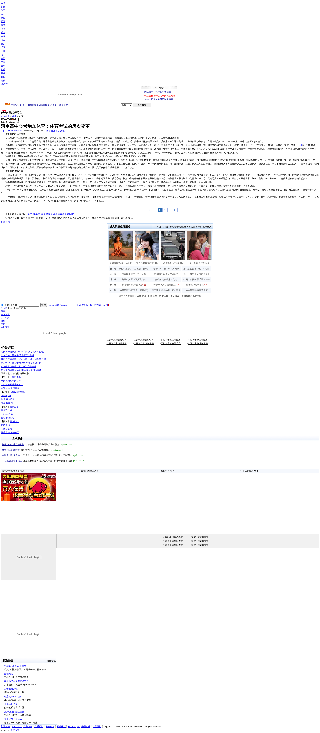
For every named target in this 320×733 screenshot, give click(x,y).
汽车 (3, 40)
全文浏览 (5, 314)
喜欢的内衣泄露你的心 (166, 279)
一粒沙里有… (16, 377)
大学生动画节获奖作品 (164, 285)
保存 (3, 311)
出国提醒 (152, 296)
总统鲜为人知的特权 (173, 263)
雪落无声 (5, 432)
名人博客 (174, 296)
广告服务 (27, 726)
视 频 (113, 285)
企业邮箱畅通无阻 (249, 471)
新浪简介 (5, 726)
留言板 (4, 308)
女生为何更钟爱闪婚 (199, 263)
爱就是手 (14, 406)
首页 (3, 3)
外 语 (113, 269)
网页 (6, 305)
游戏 (3, 47)
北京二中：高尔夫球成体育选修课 (17, 355)
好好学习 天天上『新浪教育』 (32, 450)
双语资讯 (141, 296)
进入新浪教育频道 (120, 226)
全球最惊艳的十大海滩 (120, 263)
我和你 (9, 403)
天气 (3, 66)
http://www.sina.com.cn (11, 130)
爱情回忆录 (6, 429)
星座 (3, 62)
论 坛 (113, 274)
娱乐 (3, 14)
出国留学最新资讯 (175, 227)
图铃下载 (5, 373)
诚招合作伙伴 (167, 471)
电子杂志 (24, 373)
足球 (300, 145)
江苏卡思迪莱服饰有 (117, 340)
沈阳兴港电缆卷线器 (171, 340)
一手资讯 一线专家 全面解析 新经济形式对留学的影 (43, 455)
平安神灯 (14, 421)
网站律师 (61, 726)
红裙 (3, 399)
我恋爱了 (10, 417)
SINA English (74, 726)
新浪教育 (5, 116)
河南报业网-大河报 (55, 130)
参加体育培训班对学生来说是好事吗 (18, 366)
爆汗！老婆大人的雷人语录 (196, 274)
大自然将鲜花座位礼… (12, 384)
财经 (3, 17)
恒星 (3, 403)
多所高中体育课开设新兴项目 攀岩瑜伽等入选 (23, 359)
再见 (10, 414)
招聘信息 (50, 726)
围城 (3, 417)
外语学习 (160, 227)
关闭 (3, 324)
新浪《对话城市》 (90, 471)
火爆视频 (185, 296)
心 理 (113, 290)
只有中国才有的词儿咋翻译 (166, 269)
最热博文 (197, 227)
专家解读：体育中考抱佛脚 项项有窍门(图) (22, 363)
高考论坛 (48, 214)
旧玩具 (4, 414)
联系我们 (38, 726)
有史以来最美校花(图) (147, 263)
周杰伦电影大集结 (195, 285)
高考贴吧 (69, 214)
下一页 (172, 210)
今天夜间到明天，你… (12, 380)
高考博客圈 (58, 214)
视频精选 (206, 227)
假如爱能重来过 (17, 392)
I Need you (6, 395)
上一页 (147, 210)
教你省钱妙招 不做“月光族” (196, 269)
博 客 (113, 279)
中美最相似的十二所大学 (134, 274)
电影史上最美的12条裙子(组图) (134, 269)
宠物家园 (14, 432)
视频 (3, 32)
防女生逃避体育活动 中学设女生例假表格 (21, 370)
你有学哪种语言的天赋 (197, 290)
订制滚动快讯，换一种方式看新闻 (91, 305)
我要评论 (5, 221)
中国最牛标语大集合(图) (166, 274)
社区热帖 (188, 227)
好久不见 (10, 399)
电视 (3, 36)
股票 (3, 21)
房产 (3, 43)
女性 (3, 51)
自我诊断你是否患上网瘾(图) (134, 290)
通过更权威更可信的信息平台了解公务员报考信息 (43, 460)
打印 (3, 321)
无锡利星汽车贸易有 (171, 343)
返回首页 (5, 327)
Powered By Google (58, 305)
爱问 (3, 73)
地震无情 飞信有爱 (10, 388)
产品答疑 (97, 726)
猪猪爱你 (5, 425)
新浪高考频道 (35, 214)
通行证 (4, 84)
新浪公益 (14, 373)
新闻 (3, 6)
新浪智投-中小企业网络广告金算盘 (37, 444)
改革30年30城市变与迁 (13, 471)
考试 (3, 58)
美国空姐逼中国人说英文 (134, 279)
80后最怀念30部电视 (132, 285)
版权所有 (14, 730)
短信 (3, 69)
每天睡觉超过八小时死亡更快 (166, 290)
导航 (3, 80)
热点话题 (163, 296)
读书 (3, 54)
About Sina (17, 726)
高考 (14, 116)
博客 (3, 29)
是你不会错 (6, 410)
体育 (3, 10)
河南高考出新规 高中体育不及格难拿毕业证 (22, 351)
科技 (3, 25)
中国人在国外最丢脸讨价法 (196, 279)
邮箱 (3, 77)
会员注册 (85, 726)
